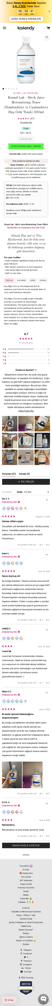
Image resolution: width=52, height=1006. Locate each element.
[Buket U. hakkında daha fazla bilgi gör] (47, 555)
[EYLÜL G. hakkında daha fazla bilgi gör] (47, 804)
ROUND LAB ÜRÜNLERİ (26, 93)
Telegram (27, 950)
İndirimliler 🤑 (26, 898)
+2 (26, 701)
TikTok (28, 968)
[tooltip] (36, 370)
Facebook (27, 953)
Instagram (27, 964)
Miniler (26, 895)
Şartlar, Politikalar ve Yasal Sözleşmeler (26, 922)
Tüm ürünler (26, 877)
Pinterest (27, 961)
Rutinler (26, 944)
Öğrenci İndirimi (26, 937)
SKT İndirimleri (26, 880)
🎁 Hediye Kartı (26, 873)
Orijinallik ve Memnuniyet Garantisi (26, 911)
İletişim (26, 933)
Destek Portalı (26, 919)
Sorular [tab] (24, 474)
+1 (26, 509)
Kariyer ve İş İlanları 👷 (26, 940)
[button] (46, 37)
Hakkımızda (26, 926)
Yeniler (26, 891)
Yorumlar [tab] (9, 474)
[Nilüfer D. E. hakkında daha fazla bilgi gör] (47, 693)
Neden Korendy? (26, 930)
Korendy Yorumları (26, 887)
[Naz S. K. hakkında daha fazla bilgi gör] (47, 500)
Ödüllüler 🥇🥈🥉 (26, 902)
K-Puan (26, 869)
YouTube (27, 972)
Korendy (29, 977)
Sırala (20, 492)
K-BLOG (26, 908)
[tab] (9, 280)
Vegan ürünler (26, 884)
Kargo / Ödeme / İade (26, 915)
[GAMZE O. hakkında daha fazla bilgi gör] (47, 630)
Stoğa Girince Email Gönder (26, 146)
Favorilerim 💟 (26, 866)
